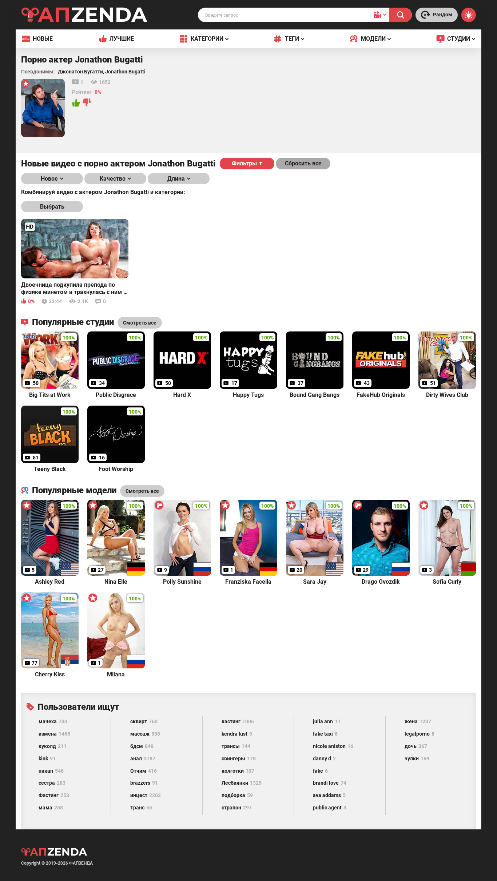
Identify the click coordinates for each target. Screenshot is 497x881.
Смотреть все (142, 491)
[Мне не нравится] (87, 102)
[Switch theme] (468, 15)
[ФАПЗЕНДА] (84, 16)
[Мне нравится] (76, 102)
